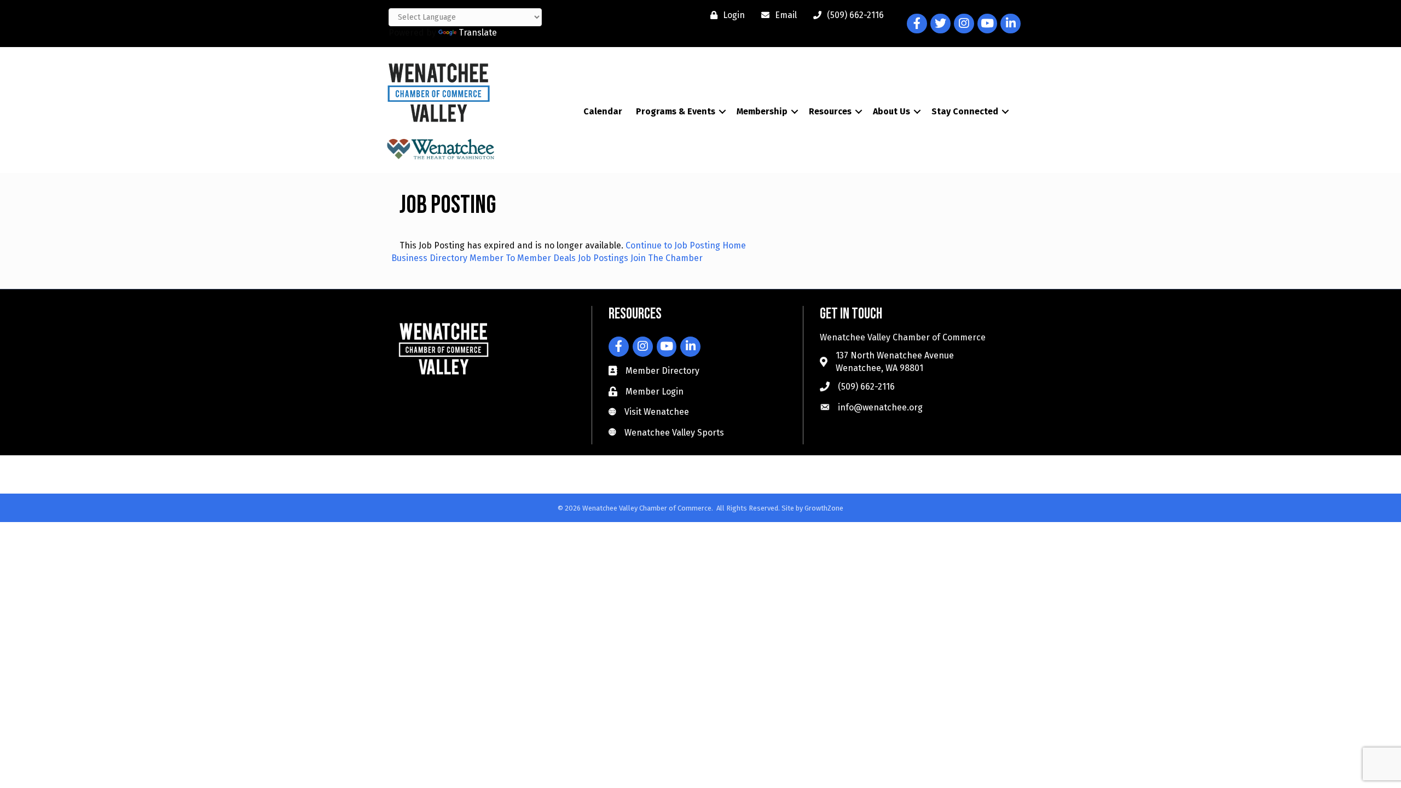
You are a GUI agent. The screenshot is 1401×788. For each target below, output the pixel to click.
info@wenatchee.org (880, 407)
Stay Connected (964, 111)
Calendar (602, 111)
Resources (830, 111)
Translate (478, 32)
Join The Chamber (666, 258)
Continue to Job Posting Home (686, 245)
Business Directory (429, 258)
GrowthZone (823, 508)
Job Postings (603, 258)
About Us (891, 111)
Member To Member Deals (523, 258)
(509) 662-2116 (866, 386)
